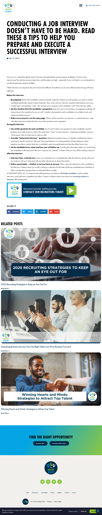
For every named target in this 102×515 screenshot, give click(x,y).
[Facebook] (42, 481)
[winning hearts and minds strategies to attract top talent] (51, 379)
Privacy (49, 502)
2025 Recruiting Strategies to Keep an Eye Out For (24, 284)
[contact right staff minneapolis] (41, 197)
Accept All (94, 511)
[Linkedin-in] (48, 481)
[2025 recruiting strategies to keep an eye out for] (51, 254)
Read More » (5, 289)
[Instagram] (59, 481)
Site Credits (57, 502)
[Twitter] (54, 481)
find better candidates (69, 173)
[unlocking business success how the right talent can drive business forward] (51, 316)
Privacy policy (73, 511)
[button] (80, 5)
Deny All (83, 511)
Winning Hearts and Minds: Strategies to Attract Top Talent (27, 409)
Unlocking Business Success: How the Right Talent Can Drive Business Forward (36, 346)
